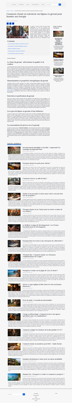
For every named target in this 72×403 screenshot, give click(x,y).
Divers (43, 4)
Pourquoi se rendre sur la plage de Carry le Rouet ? (40, 270)
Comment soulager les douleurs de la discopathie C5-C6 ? (42, 330)
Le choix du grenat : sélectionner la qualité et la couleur (18, 43)
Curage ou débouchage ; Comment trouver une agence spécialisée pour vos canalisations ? (41, 315)
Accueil (8, 10)
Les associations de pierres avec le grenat (15, 53)
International (21, 4)
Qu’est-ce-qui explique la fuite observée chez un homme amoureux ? (42, 285)
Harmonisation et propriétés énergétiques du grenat (17, 46)
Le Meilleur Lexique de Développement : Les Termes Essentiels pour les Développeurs (41, 226)
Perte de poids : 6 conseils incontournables (37, 300)
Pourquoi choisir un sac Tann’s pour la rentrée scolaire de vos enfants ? (42, 210)
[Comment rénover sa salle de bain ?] (58, 71)
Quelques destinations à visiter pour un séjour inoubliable (42, 359)
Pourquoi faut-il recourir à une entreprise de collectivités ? (43, 241)
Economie (14, 4)
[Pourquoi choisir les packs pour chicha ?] (58, 55)
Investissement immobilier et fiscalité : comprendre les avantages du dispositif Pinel (58, 41)
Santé (28, 4)
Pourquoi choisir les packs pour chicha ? (58, 60)
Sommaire (12, 41)
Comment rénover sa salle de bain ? (58, 76)
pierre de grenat (10, 89)
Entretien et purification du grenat (14, 48)
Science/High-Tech (35, 4)
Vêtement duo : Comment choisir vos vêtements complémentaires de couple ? (39, 256)
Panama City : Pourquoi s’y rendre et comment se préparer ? (43, 374)
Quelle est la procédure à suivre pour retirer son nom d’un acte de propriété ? (43, 194)
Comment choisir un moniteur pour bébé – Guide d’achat (42, 344)
